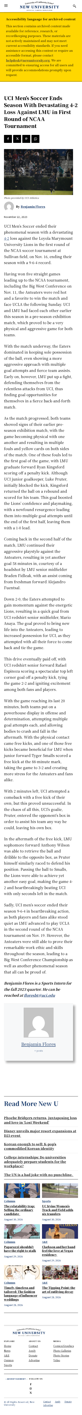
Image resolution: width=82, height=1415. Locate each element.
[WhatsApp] (35, 139)
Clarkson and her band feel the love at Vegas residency (58, 1251)
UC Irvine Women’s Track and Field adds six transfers (57, 1210)
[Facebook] (8, 139)
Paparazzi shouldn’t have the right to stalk (20, 1249)
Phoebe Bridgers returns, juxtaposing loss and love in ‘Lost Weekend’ (40, 1120)
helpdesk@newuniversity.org (28, 60)
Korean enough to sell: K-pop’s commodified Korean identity (30, 1146)
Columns (9, 1201)
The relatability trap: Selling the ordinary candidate (19, 1210)
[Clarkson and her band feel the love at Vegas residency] (60, 1231)
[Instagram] (30, 1388)
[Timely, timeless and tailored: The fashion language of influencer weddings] (22, 1272)
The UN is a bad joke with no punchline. (38, 1174)
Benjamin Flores (33, 207)
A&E (45, 1242)
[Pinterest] (26, 139)
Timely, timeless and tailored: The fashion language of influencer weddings (20, 1293)
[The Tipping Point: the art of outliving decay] (60, 1272)
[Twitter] (17, 139)
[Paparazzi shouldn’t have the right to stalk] (22, 1231)
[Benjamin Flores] (10, 207)
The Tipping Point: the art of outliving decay (58, 1290)
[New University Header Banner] (39, 6)
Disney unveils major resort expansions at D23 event (40, 1133)
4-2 (6, 238)
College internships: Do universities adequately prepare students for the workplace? (35, 1161)
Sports (46, 1201)
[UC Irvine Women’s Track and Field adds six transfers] (60, 1190)
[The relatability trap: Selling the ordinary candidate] (22, 1190)
